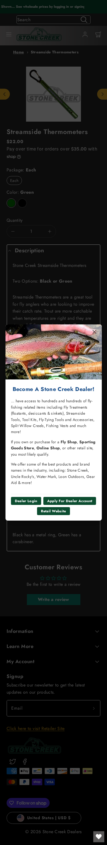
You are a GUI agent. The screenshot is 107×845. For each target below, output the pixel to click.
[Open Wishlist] (98, 836)
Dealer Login (26, 501)
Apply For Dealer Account (69, 501)
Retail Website (53, 511)
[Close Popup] (94, 332)
